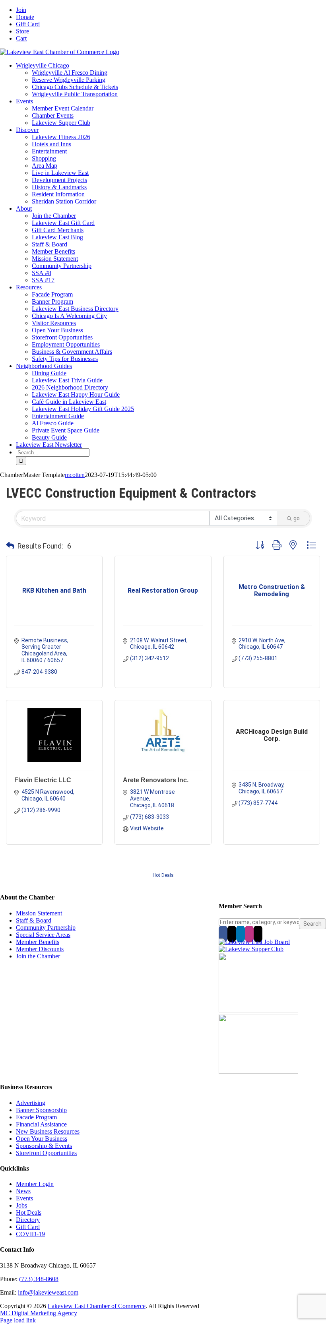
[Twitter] (231, 933)
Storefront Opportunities (46, 1153)
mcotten (75, 474)
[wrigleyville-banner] (258, 1010)
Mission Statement (39, 913)
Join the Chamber (38, 956)
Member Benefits (37, 941)
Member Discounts (40, 949)
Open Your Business (41, 1138)
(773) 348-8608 (38, 1279)
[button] (10, 546)
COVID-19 (30, 1234)
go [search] (296, 518)
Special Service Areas (43, 934)
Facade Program (36, 1117)
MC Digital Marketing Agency (38, 1313)
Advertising (30, 1102)
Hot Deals (163, 875)
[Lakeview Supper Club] (251, 949)
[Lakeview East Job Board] (254, 941)
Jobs (21, 1205)
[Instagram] (249, 933)
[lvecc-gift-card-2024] (258, 1071)
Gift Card (28, 1226)
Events (24, 1198)
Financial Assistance (41, 1124)
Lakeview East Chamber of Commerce (97, 1306)
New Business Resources (48, 1131)
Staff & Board (33, 920)
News (23, 1191)
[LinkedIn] (240, 933)
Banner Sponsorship (41, 1110)
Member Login (35, 1184)
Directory (28, 1219)
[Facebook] (223, 933)
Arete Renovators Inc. (155, 780)
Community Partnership (46, 927)
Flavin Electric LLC (42, 780)
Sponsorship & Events (44, 1145)
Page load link (18, 1320)
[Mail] (258, 933)
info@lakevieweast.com (48, 1292)
